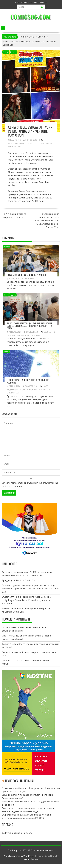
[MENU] (3, 28)
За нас (17, 2)
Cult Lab (16, 335)
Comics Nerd (31, 140)
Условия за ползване (39, 2)
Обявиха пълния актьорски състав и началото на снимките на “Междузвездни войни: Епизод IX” (46, 220)
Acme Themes (31, 859)
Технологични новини (19, 780)
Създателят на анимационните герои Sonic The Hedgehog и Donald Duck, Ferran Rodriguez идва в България (27, 600)
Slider (6, 295)
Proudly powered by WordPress (18, 856)
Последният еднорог (27, 389)
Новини (13, 52)
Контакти (25, 2)
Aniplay (6, 52)
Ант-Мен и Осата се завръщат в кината (14, 215)
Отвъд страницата (30, 335)
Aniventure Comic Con (18, 143)
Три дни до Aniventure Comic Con (18, 580)
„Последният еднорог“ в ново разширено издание (28, 381)
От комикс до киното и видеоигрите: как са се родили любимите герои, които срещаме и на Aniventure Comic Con (30, 588)
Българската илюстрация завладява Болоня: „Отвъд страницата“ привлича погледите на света (29, 326)
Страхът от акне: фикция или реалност (26, 274)
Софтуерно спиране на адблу (17, 832)
